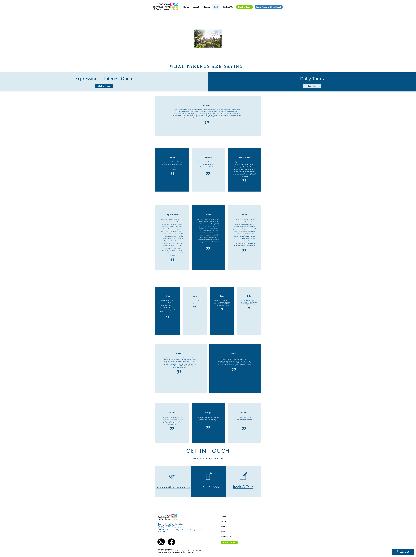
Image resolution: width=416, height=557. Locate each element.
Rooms (224, 526)
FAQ (223, 531)
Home (223, 517)
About (223, 521)
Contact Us (226, 536)
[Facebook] (171, 541)
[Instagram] (161, 541)
